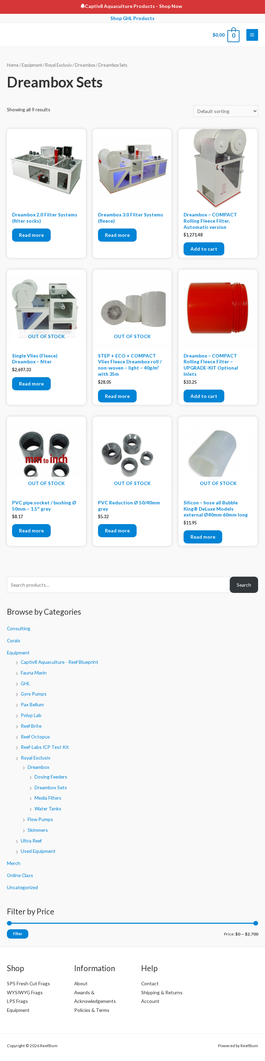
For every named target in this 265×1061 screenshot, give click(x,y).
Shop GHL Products (132, 18)
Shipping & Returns (162, 992)
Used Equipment (38, 851)
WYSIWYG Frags (25, 992)
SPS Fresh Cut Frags (28, 983)
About (81, 983)
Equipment (18, 652)
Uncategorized (22, 887)
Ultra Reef (31, 841)
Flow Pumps (40, 819)
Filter (17, 933)
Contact (150, 983)
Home (13, 65)
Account (150, 1001)
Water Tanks (48, 808)
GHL (25, 683)
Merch (13, 863)
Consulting (18, 628)
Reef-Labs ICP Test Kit (45, 747)
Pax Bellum (32, 704)
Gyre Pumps (34, 694)
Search (244, 585)
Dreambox (38, 767)
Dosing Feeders (51, 777)
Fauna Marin (34, 673)
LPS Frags (17, 1001)
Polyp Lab (31, 715)
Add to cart (203, 249)
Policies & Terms (91, 1010)
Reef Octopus (35, 736)
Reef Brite (31, 726)
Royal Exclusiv (35, 758)
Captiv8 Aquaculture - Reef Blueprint (59, 662)
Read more (31, 235)
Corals (13, 640)
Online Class (20, 875)
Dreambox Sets (51, 787)
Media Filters (48, 798)
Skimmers (38, 830)
